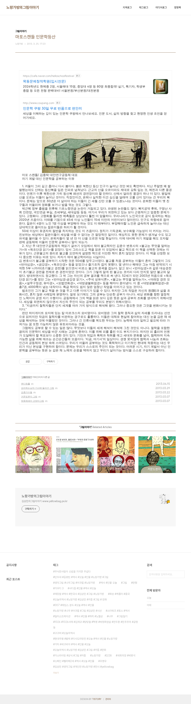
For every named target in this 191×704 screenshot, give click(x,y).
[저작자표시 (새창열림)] (59, 361)
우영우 (103, 661)
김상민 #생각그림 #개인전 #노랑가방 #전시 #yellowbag (84, 666)
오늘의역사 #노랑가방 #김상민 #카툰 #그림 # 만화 (81, 599)
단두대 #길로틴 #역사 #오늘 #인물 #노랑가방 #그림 (81, 577)
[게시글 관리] (37, 361)
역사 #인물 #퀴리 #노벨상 (89, 616)
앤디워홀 (25, 383)
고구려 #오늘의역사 (65, 633)
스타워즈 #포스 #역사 (118, 610)
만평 (135, 582)
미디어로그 (161, 7)
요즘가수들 (26, 392)
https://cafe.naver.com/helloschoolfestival (48, 75)
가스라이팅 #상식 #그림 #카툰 (70, 655)
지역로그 (127, 7)
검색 (180, 574)
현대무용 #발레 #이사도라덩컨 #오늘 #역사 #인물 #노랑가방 (86, 638)
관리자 (108, 699)
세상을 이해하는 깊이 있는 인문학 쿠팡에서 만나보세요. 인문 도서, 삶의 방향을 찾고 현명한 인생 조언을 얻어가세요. (95, 115)
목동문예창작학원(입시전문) (44, 81)
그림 (125, 582)
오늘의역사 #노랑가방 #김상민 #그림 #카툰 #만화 (80, 649)
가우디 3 (59, 588)
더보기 (56, 673)
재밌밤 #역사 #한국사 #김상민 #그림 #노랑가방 (79, 593)
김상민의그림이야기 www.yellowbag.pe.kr (45, 501)
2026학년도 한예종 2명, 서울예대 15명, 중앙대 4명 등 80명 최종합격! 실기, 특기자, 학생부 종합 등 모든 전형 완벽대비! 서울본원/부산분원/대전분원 (84, 88)
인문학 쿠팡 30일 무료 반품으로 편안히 (52, 108)
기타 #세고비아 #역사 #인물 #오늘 (72, 644)
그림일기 (122, 616)
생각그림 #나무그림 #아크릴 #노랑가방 (75, 582)
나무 (110, 616)
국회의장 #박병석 (126, 655)
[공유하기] (33, 361)
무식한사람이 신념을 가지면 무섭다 (72, 571)
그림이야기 (26, 377)
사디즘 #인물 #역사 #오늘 (82, 588)
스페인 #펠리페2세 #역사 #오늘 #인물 (74, 661)
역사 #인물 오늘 (109, 582)
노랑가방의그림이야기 (22, 7)
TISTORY (96, 699)
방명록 (177, 7)
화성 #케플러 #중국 (119, 593)
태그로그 (143, 7)
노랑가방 (96, 655)
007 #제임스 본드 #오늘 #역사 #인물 (74, 605)
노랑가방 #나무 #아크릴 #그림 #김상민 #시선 (78, 610)
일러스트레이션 (62, 616)
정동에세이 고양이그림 (32, 400)
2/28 (109, 655)
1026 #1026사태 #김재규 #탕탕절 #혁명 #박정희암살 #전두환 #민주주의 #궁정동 (95, 624)
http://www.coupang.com (38, 102)
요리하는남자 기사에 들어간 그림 (37, 388)
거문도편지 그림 (29, 396)
